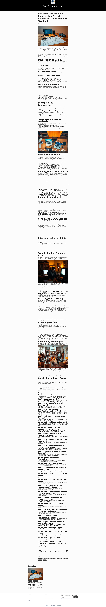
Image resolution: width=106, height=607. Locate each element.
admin (41, 23)
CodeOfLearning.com (53, 6)
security (56, 62)
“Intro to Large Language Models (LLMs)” (49, 387)
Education (40, 13)
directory (47, 166)
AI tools (51, 47)
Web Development (59, 13)
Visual (46, 116)
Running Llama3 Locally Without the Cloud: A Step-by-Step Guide (35, 585)
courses (64, 544)
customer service (53, 330)
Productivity (59, 558)
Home (57, 9)
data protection (42, 339)
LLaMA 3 (40, 53)
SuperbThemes (59, 605)
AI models (61, 47)
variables (53, 181)
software (58, 86)
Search (75, 597)
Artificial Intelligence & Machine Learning (45, 558)
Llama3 (42, 49)
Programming (45, 13)
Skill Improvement (52, 13)
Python (40, 95)
